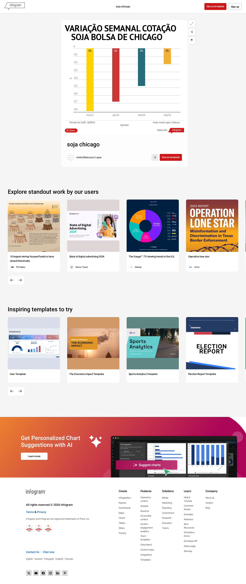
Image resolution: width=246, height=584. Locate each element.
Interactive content (145, 499)
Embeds (144, 506)
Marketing (167, 502)
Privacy (41, 512)
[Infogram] (14, 6)
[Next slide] (20, 280)
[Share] (191, 31)
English (29, 559)
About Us (209, 497)
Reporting (166, 507)
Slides (122, 528)
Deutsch (38, 559)
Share (72, 130)
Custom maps (147, 549)
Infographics (125, 497)
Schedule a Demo (189, 534)
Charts (122, 518)
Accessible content (145, 517)
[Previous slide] (11, 280)
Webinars (188, 519)
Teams (165, 528)
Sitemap (188, 551)
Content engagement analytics (146, 528)
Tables (122, 523)
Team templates (145, 538)
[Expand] (191, 23)
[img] (90, 79)
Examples (188, 514)
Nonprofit (166, 518)
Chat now (49, 552)
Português (49, 559)
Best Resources (189, 526)
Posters (122, 533)
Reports (122, 502)
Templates (145, 559)
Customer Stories (188, 507)
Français (69, 559)
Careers (209, 502)
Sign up (235, 6)
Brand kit (144, 511)
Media (165, 497)
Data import (146, 544)
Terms (30, 512)
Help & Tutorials (188, 499)
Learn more (34, 456)
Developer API (191, 541)
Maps (121, 513)
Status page (190, 546)
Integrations (146, 554)
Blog (207, 507)
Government (168, 513)
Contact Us (32, 552)
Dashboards (125, 507)
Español (59, 559)
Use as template (215, 6)
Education (167, 523)
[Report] (191, 40)
